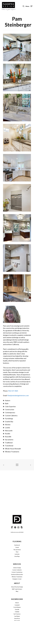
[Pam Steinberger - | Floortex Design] (17, 47)
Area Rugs (17, 556)
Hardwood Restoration (17, 574)
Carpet (17, 547)
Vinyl (17, 552)
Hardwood (17, 545)
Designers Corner (17, 579)
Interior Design (17, 567)
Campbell (17, 605)
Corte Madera (17, 607)
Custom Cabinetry (17, 570)
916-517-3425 (13, 391)
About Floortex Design (17, 587)
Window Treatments (17, 576)
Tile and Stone (17, 549)
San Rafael (17, 616)
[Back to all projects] (17, 464)
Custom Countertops (17, 572)
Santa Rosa (17, 618)
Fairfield (17, 611)
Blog (17, 591)
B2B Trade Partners (17, 589)
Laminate (17, 554)
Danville (17, 609)
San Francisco (17, 614)
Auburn (17, 602)
